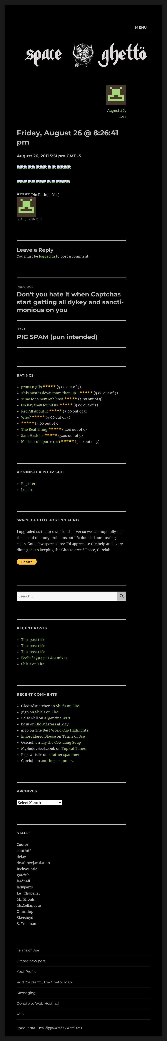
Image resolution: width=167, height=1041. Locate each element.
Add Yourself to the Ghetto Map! (45, 982)
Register (28, 483)
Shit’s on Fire (32, 664)
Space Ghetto (26, 1028)
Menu (141, 27)
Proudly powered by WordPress (60, 1028)
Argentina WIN (57, 718)
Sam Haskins (32, 435)
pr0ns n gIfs (31, 387)
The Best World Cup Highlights (61, 730)
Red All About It (34, 411)
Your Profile (27, 971)
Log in (26, 489)
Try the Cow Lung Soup (61, 742)
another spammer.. (64, 754)
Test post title (33, 639)
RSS (20, 1014)
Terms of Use (73, 736)
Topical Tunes (74, 748)
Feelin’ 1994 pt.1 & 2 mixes (44, 658)
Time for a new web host (42, 399)
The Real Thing (34, 429)
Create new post (31, 961)
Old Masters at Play (51, 724)
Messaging (26, 993)
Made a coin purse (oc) (40, 441)
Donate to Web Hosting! (38, 1003)
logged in (47, 256)
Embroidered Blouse (38, 736)
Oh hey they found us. (40, 405)
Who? (26, 417)
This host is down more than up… (50, 393)
